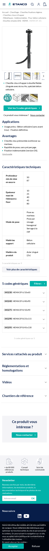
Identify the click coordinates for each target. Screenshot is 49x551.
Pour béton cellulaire (37, 18)
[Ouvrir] (4, 4)
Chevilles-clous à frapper (13, 15)
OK (33, 498)
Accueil (5, 12)
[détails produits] (46, 354)
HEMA (25, 21)
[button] (43, 76)
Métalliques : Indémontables (15, 18)
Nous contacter (37, 115)
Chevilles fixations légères (31, 12)
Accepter (13, 546)
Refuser (36, 546)
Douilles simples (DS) (12, 21)
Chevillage (14, 12)
